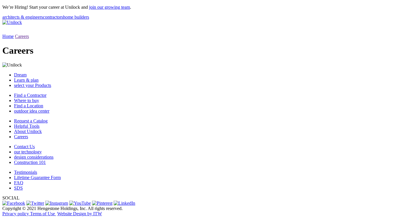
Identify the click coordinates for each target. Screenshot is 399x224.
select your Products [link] (32, 85)
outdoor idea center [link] (31, 110)
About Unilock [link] (28, 131)
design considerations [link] (33, 157)
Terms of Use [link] (43, 213)
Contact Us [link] (24, 146)
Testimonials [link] (25, 172)
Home (8, 36)
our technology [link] (28, 151)
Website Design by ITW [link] (79, 213)
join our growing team (109, 7)
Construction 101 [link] (30, 162)
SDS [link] (18, 188)
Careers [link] (21, 136)
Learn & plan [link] (26, 80)
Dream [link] (20, 74)
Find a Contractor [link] (30, 95)
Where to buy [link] (26, 100)
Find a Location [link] (28, 105)
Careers (22, 36)
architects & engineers (22, 17)
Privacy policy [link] (16, 213)
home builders (76, 17)
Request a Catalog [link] (31, 120)
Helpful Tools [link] (26, 126)
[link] (13, 203)
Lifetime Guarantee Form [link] (37, 177)
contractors (53, 17)
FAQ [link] (18, 182)
